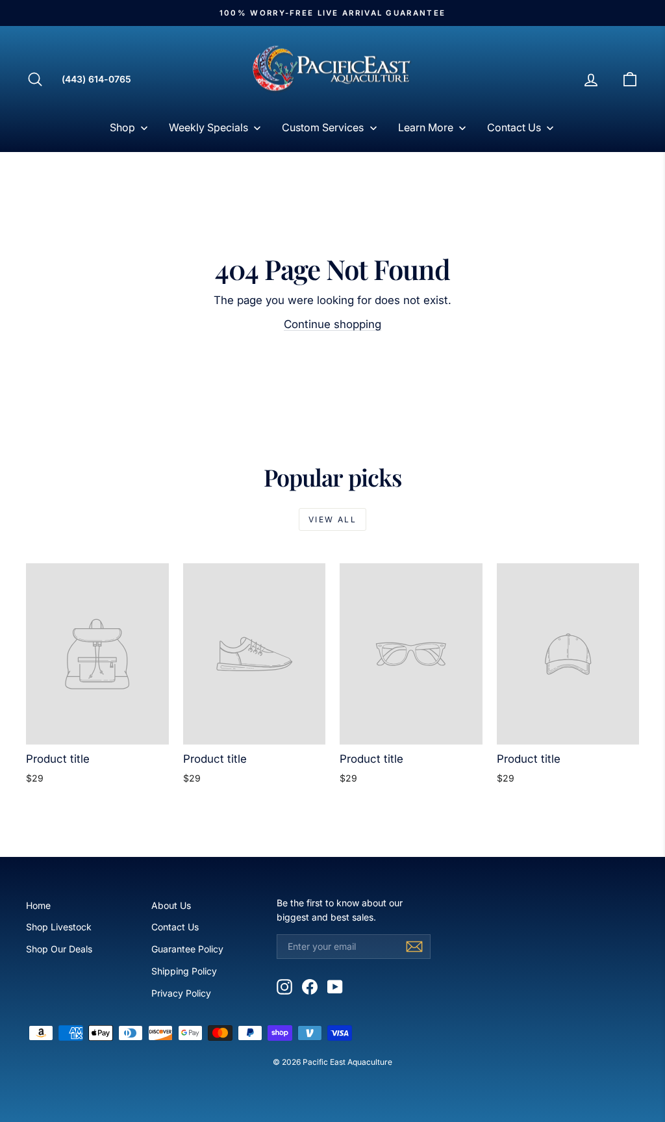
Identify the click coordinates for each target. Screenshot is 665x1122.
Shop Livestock (59, 926)
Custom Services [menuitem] (323, 127)
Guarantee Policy (187, 948)
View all (332, 519)
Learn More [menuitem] (425, 127)
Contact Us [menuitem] (514, 127)
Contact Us (175, 926)
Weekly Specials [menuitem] (208, 127)
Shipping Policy (184, 970)
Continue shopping (332, 324)
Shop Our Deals (59, 948)
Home (38, 905)
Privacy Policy (181, 993)
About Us (171, 905)
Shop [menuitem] (122, 127)
